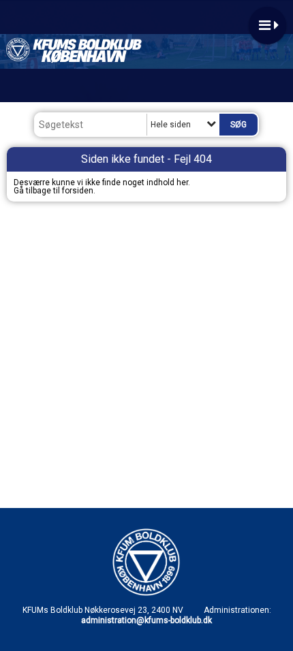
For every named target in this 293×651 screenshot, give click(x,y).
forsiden (77, 190)
